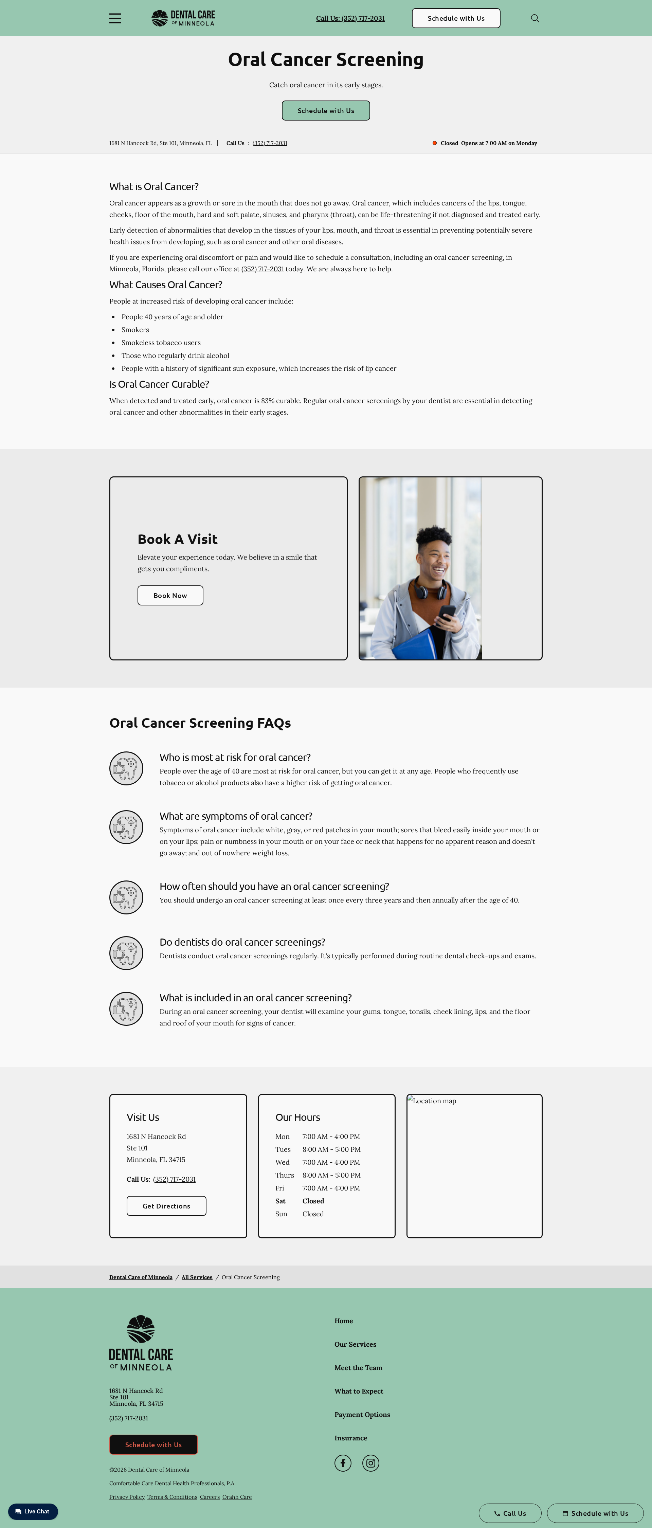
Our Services (355, 1344)
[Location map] (475, 1166)
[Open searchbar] (535, 18)
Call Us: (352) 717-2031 (350, 18)
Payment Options (362, 1414)
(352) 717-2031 (270, 143)
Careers (210, 1496)
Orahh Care (237, 1496)
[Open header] (116, 18)
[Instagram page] (370, 1463)
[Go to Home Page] (183, 18)
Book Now (170, 595)
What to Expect (358, 1391)
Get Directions (167, 1205)
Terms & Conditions (172, 1496)
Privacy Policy (127, 1496)
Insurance (350, 1438)
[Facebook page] (342, 1463)
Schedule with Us (456, 18)
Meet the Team (358, 1367)
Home (343, 1320)
